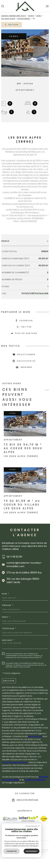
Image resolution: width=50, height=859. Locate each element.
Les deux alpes (8, 19)
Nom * (5, 594)
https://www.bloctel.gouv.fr (15, 762)
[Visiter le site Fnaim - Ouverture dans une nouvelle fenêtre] (43, 818)
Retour (13, 24)
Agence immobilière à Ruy (13, 16)
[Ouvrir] (2, 6)
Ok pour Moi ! (31, 851)
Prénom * (7, 605)
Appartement (23, 19)
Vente (31, 16)
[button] (20, 73)
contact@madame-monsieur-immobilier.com (24, 564)
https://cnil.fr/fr (35, 736)
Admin (43, 852)
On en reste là (31, 826)
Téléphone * (9, 628)
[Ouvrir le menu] (47, 6)
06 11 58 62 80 (14, 556)
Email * (6, 617)
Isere (38, 16)
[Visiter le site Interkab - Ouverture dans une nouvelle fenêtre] (28, 818)
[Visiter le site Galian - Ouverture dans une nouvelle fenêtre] (10, 818)
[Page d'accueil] (25, 6)
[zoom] (25, 53)
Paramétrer (11, 851)
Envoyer (9, 680)
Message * (8, 640)
